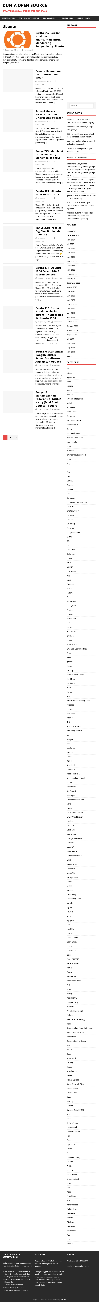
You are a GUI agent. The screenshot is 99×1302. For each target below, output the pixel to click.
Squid (69, 1097)
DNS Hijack (71, 549)
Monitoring (71, 894)
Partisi (69, 968)
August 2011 (72, 334)
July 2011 (70, 339)
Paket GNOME (73, 959)
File (68, 597)
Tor (68, 1153)
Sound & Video (73, 1088)
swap (69, 1118)
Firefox (69, 610)
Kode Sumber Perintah (76, 778)
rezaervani (28, 50)
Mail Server (71, 834)
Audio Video (72, 411)
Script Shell (71, 1058)
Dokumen (71, 554)
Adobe (69, 373)
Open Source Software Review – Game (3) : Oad (80, 205)
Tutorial (70, 1161)
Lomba (70, 821)
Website (70, 1217)
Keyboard (71, 769)
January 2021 (72, 278)
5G (68, 368)
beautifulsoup (72, 425)
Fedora (70, 593)
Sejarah (70, 1067)
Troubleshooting (73, 1157)
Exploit (69, 588)
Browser (70, 450)
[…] (21, 62)
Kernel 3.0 (71, 765)
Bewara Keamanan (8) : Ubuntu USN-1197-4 (48, 74)
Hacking (70, 670)
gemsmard (71, 195)
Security (70, 1062)
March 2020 (72, 304)
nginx (69, 916)
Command (71, 498)
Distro (69, 537)
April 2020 (71, 300)
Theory (70, 1140)
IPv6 (68, 722)
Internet (70, 718)
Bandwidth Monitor (75, 420)
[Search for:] (81, 105)
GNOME (70, 636)
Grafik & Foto (72, 644)
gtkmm (70, 661)
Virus (69, 1200)
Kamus (69, 756)
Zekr (68, 1239)
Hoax (69, 687)
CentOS (70, 481)
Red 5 (69, 1024)
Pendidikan (71, 976)
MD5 (69, 860)
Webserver (71, 1213)
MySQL (70, 907)
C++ (68, 472)
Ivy (68, 735)
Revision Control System (77, 1041)
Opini (69, 955)
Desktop (70, 528)
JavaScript (71, 748)
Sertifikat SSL (72, 1071)
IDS (68, 696)
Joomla (70, 752)
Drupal (69, 558)
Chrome (70, 489)
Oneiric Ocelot (73, 937)
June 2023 (71, 248)
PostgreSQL (72, 998)
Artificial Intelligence (29, 18)
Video (69, 1192)
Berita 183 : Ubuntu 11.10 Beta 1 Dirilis (48, 192)
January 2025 (72, 231)
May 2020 (71, 296)
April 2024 (71, 240)
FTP (68, 623)
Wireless (70, 1222)
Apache (70, 386)
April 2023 (71, 257)
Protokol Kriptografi (75, 1011)
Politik (69, 989)
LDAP (69, 804)
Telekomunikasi (73, 1131)
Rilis (68, 1045)
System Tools (72, 1123)
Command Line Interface (77, 502)
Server (69, 1075)
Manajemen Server (74, 838)
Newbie (70, 912)
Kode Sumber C (73, 774)
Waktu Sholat (72, 1209)
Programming (49, 18)
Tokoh (69, 1148)
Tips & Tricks (72, 1144)
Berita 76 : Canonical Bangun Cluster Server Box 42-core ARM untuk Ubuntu (49, 356)
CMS (69, 493)
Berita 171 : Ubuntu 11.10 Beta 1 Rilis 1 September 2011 (48, 271)
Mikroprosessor (73, 877)
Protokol (70, 1006)
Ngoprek (70, 920)
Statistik (70, 1105)
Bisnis (69, 446)
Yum (68, 1235)
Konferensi (71, 791)
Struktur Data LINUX (75, 1110)
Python (70, 1015)
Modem (70, 890)
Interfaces (71, 713)
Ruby (69, 1054)
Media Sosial (72, 864)
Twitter (70, 1166)
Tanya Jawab (72, 1127)
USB (68, 1187)
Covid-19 (70, 506)
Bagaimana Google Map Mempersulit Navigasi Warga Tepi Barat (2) (81, 172)
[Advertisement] (83, 46)
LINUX (69, 808)
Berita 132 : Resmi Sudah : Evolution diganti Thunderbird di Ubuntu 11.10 (49, 313)
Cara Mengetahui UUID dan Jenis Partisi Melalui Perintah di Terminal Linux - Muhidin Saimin (81, 182)
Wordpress (71, 1230)
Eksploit (70, 567)
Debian (70, 519)
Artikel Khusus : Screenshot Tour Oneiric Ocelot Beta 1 (49, 114)
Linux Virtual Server (74, 817)
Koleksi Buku (67, 18)
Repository (71, 1036)
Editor (69, 562)
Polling (69, 993)
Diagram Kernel (73, 532)
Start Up (70, 1101)
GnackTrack (71, 631)
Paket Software (73, 963)
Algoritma (71, 377)
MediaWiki (71, 868)
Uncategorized (73, 1179)
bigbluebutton (72, 442)
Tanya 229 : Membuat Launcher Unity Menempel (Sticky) (49, 154)
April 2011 (71, 352)
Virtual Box (71, 1196)
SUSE (69, 1114)
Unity (69, 1183)
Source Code (72, 1092)
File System (71, 605)
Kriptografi (71, 795)
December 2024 (73, 235)
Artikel (69, 403)
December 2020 (73, 283)
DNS (69, 541)
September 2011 (73, 330)
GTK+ (69, 657)
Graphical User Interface (77, 649)
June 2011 (71, 343)
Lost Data (71, 825)
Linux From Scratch (75, 812)
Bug (68, 463)
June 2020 (71, 291)
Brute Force (72, 459)
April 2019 (71, 317)
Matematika (72, 851)
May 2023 (71, 252)
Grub (69, 653)
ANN (69, 381)
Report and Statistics (75, 1032)
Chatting (70, 485)
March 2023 (72, 261)
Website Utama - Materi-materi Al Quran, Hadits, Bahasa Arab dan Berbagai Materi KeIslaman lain (17, 1274)
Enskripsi (70, 584)
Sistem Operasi (73, 1080)
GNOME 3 (71, 640)
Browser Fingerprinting (76, 455)
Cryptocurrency (73, 511)
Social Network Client (75, 1084)
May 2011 (71, 347)
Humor (69, 692)
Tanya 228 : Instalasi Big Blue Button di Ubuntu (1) (48, 231)
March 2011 (72, 356)
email (69, 580)
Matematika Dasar (74, 855)
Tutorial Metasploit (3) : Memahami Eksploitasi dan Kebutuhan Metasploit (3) (80, 216)
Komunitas (71, 786)
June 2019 (71, 308)
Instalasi (70, 709)
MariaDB (70, 847)
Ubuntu (70, 1170)
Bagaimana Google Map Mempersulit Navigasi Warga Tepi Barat (81, 167)
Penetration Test (74, 980)
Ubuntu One (72, 1174)
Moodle (70, 903)
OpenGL (70, 946)
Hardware (71, 683)
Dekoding (71, 524)
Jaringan (70, 739)
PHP (68, 985)
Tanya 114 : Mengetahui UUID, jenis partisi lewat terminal (80, 188)
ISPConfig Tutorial (74, 730)
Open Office (72, 942)
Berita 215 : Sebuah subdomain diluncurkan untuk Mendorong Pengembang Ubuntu (49, 39)
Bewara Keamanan (75, 437)
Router (69, 1049)
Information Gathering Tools (78, 700)
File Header (71, 601)
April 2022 (71, 270)
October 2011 (72, 326)
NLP (68, 924)
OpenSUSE (71, 950)
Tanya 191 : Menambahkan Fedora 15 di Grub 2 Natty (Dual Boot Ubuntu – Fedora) (48, 398)
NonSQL (70, 929)
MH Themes (65, 1299)
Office (69, 933)
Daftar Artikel (8, 18)
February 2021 (73, 274)
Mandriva (70, 842)
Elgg (68, 575)
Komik (69, 782)
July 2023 (70, 244)
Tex (68, 1136)
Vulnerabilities (72, 1205)
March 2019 (72, 321)
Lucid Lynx (71, 830)
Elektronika (71, 571)
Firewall (70, 614)
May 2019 (71, 313)
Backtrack (71, 416)
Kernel (69, 761)
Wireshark (71, 1226)
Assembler (71, 407)
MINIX (69, 881)
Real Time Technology (76, 1019)
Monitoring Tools (74, 898)
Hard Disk (71, 679)
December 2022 (73, 265)
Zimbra (70, 1243)
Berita (69, 429)
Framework (71, 618)
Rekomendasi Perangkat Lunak (80, 1028)
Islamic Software (74, 726)
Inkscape (70, 705)
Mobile (69, 886)
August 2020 (72, 287)
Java (68, 743)
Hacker (69, 666)
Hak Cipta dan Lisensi (75, 674)
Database (71, 515)
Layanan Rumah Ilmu (75, 799)
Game (69, 627)
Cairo (69, 476)
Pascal (69, 972)
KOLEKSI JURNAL (83, 18)
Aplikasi (70, 394)
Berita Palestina (73, 433)
